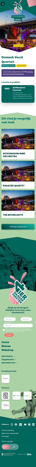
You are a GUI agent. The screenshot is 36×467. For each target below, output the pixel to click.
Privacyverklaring (7, 430)
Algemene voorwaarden (10, 433)
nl (6, 447)
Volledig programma (18, 227)
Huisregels (5, 436)
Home (5, 342)
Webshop (7, 350)
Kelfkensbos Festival (8, 65)
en (14, 447)
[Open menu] (32, 3)
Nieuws (6, 346)
